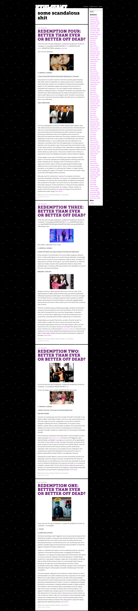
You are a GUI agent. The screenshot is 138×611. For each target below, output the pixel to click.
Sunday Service (93, 6)
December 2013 (95, 77)
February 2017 (94, 48)
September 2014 (95, 59)
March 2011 (93, 140)
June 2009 (93, 181)
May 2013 (93, 90)
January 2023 (94, 19)
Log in (92, 203)
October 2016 (94, 56)
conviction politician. (68, 329)
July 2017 (93, 40)
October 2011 (94, 127)
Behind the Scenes (43, 195)
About (100, 6)
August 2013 (94, 84)
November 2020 (95, 31)
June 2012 (93, 111)
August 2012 (94, 107)
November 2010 (95, 148)
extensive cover (56, 438)
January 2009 (94, 190)
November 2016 (95, 54)
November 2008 (95, 194)
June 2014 (93, 65)
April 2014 (93, 69)
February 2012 (94, 119)
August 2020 (94, 36)
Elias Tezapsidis (42, 28)
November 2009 (95, 171)
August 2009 (94, 177)
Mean (63, 339)
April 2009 (93, 184)
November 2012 (95, 102)
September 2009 (95, 175)
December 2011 (95, 123)
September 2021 (95, 23)
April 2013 (93, 92)
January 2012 (94, 121)
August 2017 (94, 38)
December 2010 (95, 146)
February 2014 (94, 73)
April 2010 (93, 161)
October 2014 (94, 57)
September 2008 (95, 198)
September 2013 (95, 82)
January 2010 (94, 167)
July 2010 (93, 156)
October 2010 (94, 150)
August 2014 (94, 61)
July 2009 (93, 179)
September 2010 (95, 152)
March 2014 (93, 71)
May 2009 (93, 183)
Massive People (55, 195)
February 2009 (94, 188)
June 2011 (93, 134)
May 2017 (93, 42)
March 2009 (93, 186)
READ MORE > (59, 191)
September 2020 (95, 34)
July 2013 (93, 86)
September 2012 (95, 106)
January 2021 (94, 27)
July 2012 (93, 109)
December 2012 (95, 100)
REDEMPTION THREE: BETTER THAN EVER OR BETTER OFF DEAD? (62, 211)
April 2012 (93, 115)
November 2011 (95, 125)
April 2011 (93, 138)
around (62, 48)
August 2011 (94, 131)
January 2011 (94, 144)
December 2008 (95, 192)
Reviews (86, 6)
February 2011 (94, 142)
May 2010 (93, 159)
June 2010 (93, 157)
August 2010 (94, 154)
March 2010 (93, 163)
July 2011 (93, 132)
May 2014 (93, 67)
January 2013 (94, 98)
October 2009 (94, 173)
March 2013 (93, 94)
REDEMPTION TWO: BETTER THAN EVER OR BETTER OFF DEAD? (62, 355)
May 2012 (93, 113)
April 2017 (93, 44)
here (40, 48)
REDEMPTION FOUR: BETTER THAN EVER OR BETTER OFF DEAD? (62, 35)
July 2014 (93, 63)
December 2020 (95, 29)
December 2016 (95, 52)
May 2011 (93, 136)
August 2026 (94, 17)
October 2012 (94, 104)
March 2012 (93, 117)
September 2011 (95, 129)
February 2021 (94, 25)
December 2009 (95, 169)
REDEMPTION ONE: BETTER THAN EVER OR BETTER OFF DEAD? (62, 489)
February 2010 (94, 165)
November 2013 (95, 79)
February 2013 (94, 96)
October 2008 (94, 196)
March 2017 (93, 46)
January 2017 (94, 50)
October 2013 (94, 81)
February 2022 (94, 21)
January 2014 (94, 75)
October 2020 (94, 32)
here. (67, 46)
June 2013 (93, 88)
